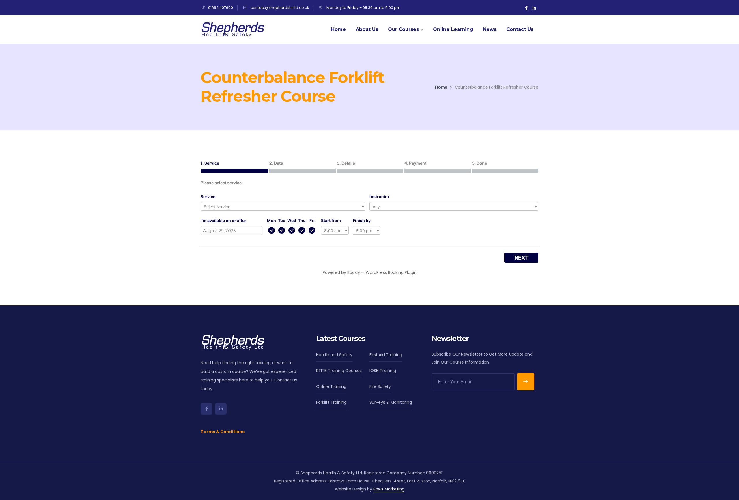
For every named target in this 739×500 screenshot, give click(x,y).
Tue (281, 220)
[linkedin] (221, 409)
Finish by (362, 220)
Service (208, 196)
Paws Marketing (388, 489)
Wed (291, 220)
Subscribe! (525, 381)
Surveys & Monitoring (391, 402)
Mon (271, 220)
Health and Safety (334, 355)
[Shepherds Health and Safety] (232, 29)
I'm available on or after (223, 220)
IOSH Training (383, 370)
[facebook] (206, 409)
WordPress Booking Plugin (391, 272)
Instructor (379, 196)
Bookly (353, 272)
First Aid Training (386, 355)
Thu (302, 220)
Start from (331, 220)
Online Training (331, 386)
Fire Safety (380, 386)
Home (441, 87)
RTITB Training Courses (339, 370)
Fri (312, 220)
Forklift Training (331, 402)
